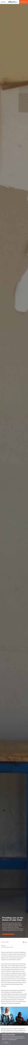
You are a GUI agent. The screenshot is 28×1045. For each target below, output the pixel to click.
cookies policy (13, 1039)
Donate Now (23, 2)
